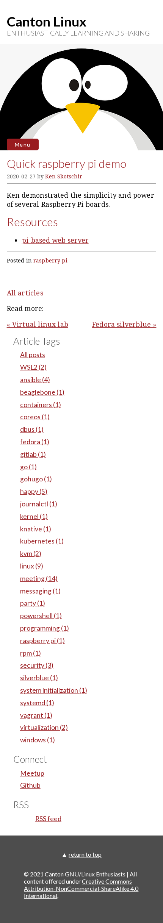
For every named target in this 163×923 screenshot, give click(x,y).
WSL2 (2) (33, 367)
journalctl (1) (38, 504)
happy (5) (33, 491)
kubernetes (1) (42, 541)
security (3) (36, 665)
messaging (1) (40, 591)
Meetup (32, 773)
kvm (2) (30, 554)
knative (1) (35, 529)
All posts (32, 355)
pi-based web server (55, 240)
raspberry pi (50, 260)
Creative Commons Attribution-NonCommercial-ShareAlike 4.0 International (81, 888)
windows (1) (37, 740)
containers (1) (40, 405)
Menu (23, 144)
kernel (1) (34, 516)
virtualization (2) (44, 727)
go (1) (28, 467)
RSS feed (48, 819)
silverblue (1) (39, 678)
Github (30, 785)
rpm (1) (30, 653)
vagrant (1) (36, 715)
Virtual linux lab (40, 324)
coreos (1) (35, 417)
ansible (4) (35, 380)
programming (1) (44, 628)
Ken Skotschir (63, 176)
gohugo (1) (36, 479)
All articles (25, 292)
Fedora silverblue (121, 324)
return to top (85, 854)
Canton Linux (46, 21)
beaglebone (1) (42, 392)
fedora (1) (34, 442)
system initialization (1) (53, 690)
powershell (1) (41, 616)
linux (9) (31, 566)
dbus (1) (32, 429)
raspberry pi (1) (42, 641)
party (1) (32, 603)
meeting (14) (39, 579)
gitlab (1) (33, 454)
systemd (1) (37, 703)
